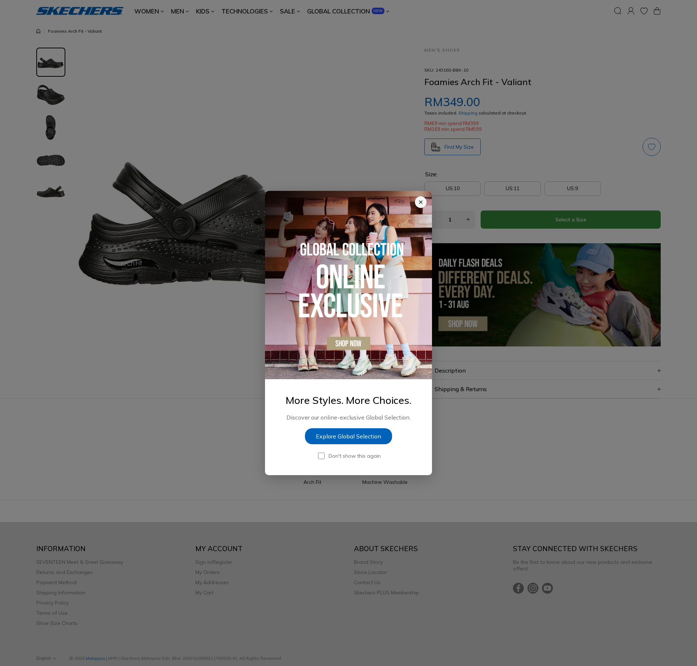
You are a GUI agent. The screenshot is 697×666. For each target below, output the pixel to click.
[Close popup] (421, 202)
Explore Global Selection (348, 436)
